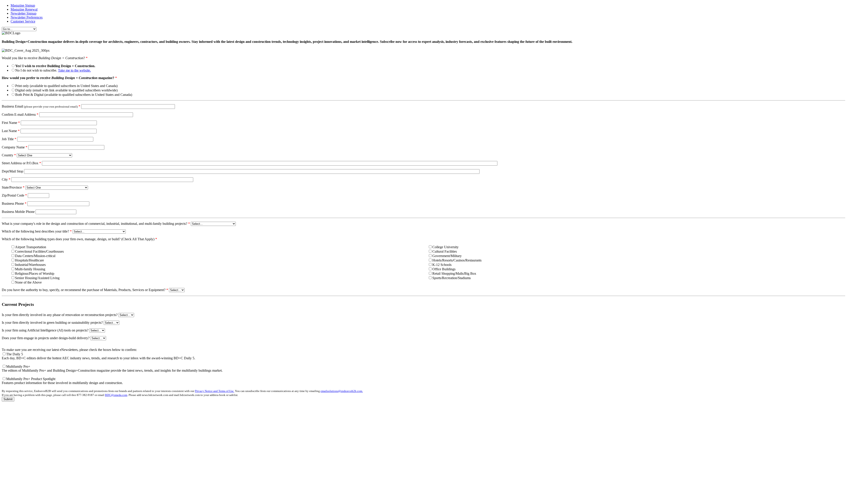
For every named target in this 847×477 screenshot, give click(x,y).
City (6, 179)
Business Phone (14, 203)
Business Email (41, 106)
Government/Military (447, 256)
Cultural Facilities (444, 251)
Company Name (14, 147)
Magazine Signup (23, 5)
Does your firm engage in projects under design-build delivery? (46, 338)
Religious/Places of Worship (34, 273)
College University (445, 247)
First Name (11, 123)
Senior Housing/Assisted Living (37, 278)
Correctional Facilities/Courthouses (39, 251)
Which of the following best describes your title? (37, 231)
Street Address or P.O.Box (21, 163)
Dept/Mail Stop (12, 171)
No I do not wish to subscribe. (53, 70)
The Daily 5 (98, 356)
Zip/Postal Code (14, 195)
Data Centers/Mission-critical (35, 256)
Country (9, 155)
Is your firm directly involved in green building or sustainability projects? (52, 322)
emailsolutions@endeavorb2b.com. (341, 391)
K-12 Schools (442, 265)
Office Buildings (443, 269)
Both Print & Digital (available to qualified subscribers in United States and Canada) (73, 95)
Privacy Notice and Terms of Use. (214, 391)
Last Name (11, 131)
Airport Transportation (30, 247)
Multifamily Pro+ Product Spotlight (62, 381)
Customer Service (23, 21)
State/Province (13, 187)
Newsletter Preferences (27, 17)
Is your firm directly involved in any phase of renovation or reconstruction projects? (60, 315)
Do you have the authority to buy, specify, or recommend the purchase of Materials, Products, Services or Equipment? (85, 290)
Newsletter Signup (23, 13)
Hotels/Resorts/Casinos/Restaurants (457, 260)
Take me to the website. (74, 70)
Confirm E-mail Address (20, 114)
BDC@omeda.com (116, 395)
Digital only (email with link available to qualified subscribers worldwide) (66, 90)
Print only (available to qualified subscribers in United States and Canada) (66, 86)
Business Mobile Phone (18, 212)
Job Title (9, 139)
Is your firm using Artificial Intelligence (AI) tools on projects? (45, 330)
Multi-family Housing (30, 269)
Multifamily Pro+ (112, 368)
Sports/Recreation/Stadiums (451, 278)
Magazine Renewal (24, 9)
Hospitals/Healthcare (29, 260)
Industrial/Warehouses (30, 265)
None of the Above (28, 282)
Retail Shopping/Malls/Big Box (454, 273)
